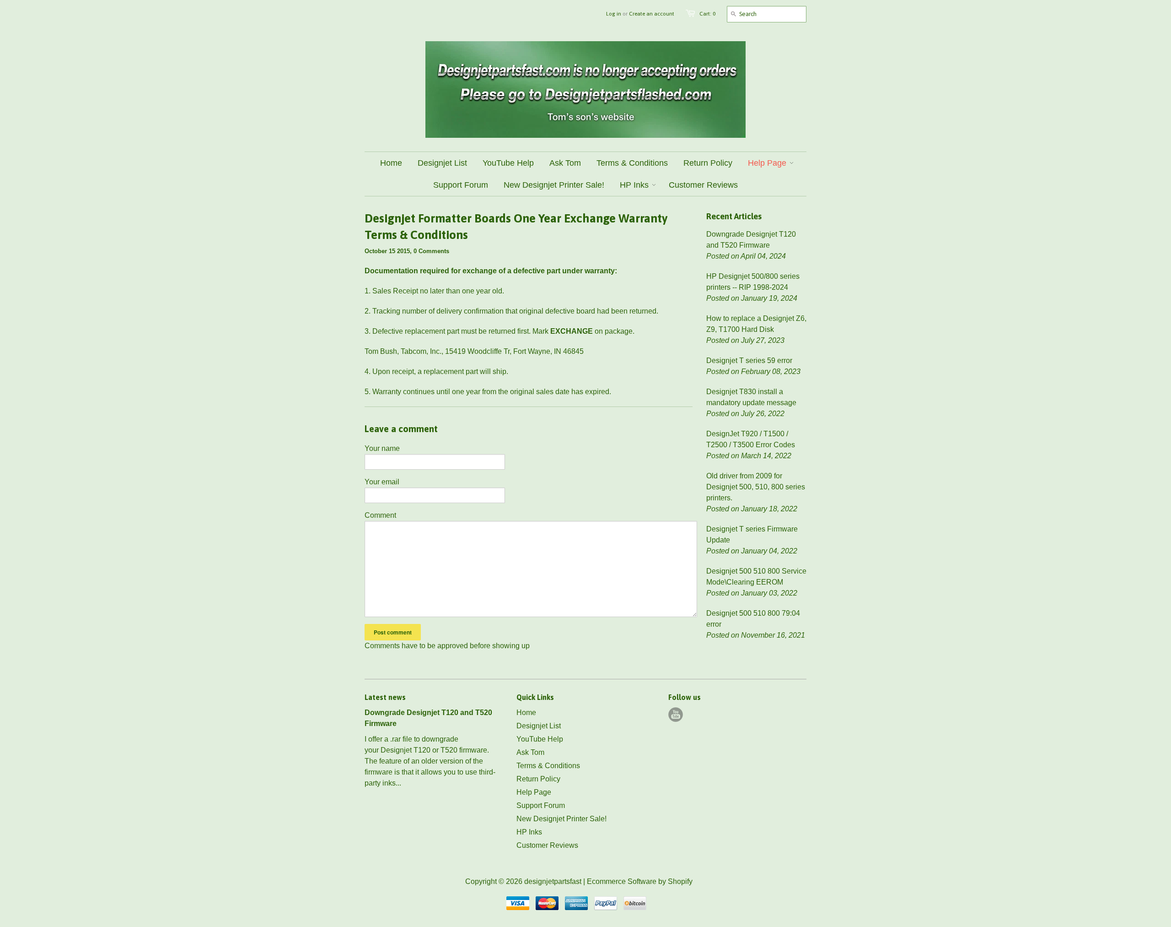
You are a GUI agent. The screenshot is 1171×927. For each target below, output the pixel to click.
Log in (613, 14)
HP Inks (529, 832)
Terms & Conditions (548, 766)
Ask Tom (530, 752)
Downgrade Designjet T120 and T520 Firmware (751, 239)
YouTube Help (539, 739)
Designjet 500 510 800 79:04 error (753, 618)
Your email (382, 482)
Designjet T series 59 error (749, 360)
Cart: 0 (707, 14)
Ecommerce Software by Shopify (640, 881)
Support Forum (540, 805)
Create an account (651, 14)
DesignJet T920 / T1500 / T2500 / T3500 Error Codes (750, 439)
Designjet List (538, 726)
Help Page (533, 792)
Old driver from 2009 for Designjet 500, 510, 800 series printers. (755, 487)
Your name (382, 448)
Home (526, 712)
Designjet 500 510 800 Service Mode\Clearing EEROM (756, 576)
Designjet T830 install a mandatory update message (751, 397)
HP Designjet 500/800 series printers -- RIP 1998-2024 (753, 281)
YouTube (675, 714)
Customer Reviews (547, 845)
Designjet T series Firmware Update (752, 534)
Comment (380, 515)
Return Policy (538, 779)
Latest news (385, 697)
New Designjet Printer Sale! (561, 819)
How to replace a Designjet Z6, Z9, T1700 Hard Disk (756, 323)
